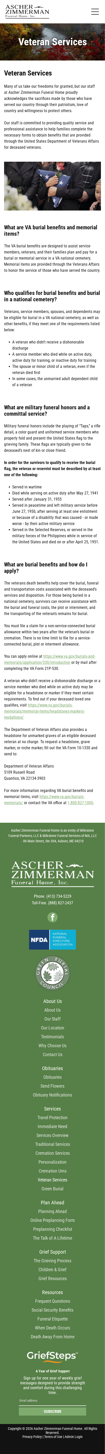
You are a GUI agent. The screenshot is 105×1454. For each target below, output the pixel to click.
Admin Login (74, 1437)
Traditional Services (52, 1144)
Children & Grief (52, 1269)
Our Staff (52, 1019)
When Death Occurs (52, 1327)
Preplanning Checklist (52, 1229)
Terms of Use (53, 1437)
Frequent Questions (52, 1301)
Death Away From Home (52, 1336)
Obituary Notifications (52, 1095)
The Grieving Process (52, 1260)
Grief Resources (52, 1278)
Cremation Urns (53, 1171)
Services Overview (52, 1135)
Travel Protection (52, 1117)
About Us (52, 1010)
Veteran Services (52, 1179)
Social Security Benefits (52, 1310)
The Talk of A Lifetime (52, 1238)
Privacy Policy (32, 1437)
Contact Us (52, 1054)
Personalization (52, 1162)
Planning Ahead (52, 1211)
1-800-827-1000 (80, 802)
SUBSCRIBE (52, 1411)
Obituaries (52, 1077)
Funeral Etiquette (52, 1319)
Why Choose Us (52, 1045)
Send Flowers (52, 1086)
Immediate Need (52, 1126)
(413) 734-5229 (58, 896)
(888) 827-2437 (60, 903)
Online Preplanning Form (52, 1220)
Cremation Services (52, 1153)
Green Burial (52, 1188)
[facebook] (52, 918)
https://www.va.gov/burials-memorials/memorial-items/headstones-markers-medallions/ (44, 711)
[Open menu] (95, 12)
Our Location (52, 1027)
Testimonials (52, 1036)
